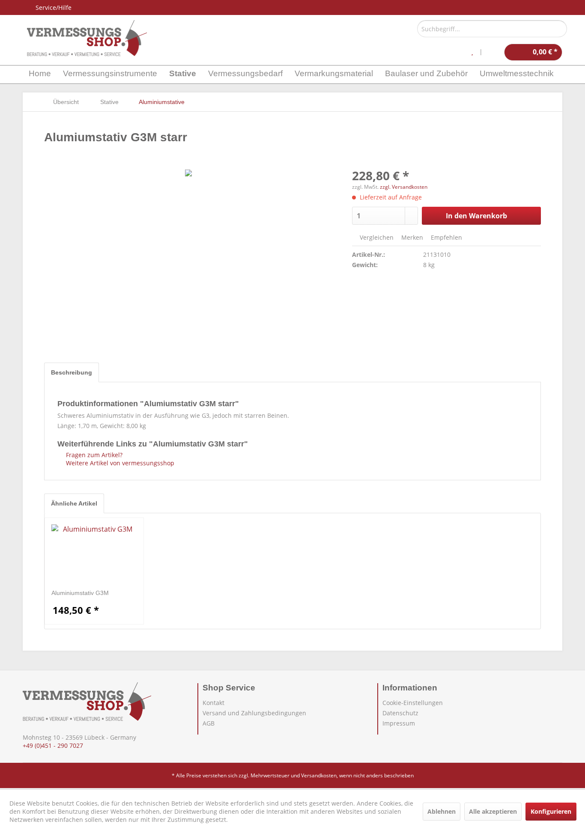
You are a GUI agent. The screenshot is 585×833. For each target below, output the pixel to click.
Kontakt (213, 703)
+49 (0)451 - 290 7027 (53, 745)
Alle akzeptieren (493, 811)
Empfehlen (445, 237)
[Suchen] (559, 28)
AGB (209, 723)
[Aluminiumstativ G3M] (94, 554)
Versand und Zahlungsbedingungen (254, 713)
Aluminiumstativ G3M (80, 592)
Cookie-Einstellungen (412, 703)
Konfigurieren (551, 811)
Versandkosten (319, 775)
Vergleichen (376, 237)
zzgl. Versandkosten (403, 186)
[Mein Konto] (493, 52)
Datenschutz (400, 713)
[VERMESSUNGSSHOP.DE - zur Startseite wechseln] (87, 38)
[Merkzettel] (472, 52)
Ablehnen (441, 811)
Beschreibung (71, 372)
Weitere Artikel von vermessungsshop (119, 463)
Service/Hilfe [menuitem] (53, 7)
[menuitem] (492, 28)
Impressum (398, 723)
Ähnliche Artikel (74, 503)
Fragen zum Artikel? (93, 455)
